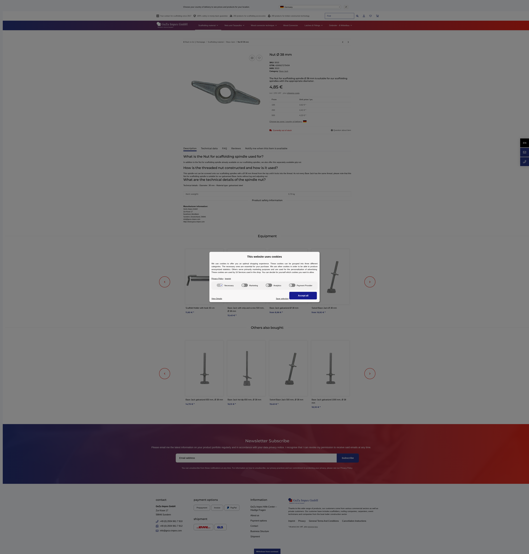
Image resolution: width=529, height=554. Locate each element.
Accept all (303, 295)
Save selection (282, 298)
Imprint (228, 278)
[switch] (220, 285)
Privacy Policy (217, 278)
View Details (216, 298)
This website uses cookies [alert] (264, 256)
